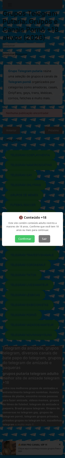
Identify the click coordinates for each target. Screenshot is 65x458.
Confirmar (24, 239)
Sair (44, 239)
